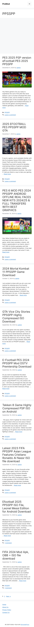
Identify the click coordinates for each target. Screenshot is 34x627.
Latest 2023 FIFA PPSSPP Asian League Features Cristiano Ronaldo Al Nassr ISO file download (16, 454)
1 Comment (8, 543)
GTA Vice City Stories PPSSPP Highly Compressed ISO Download (16, 316)
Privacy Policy (6, 610)
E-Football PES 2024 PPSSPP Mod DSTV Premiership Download (16, 363)
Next (8, 596)
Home (4, 604)
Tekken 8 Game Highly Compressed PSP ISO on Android (16, 408)
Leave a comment (10, 115)
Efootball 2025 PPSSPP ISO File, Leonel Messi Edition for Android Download (16, 506)
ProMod (6, 4)
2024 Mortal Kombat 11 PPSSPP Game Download (15, 272)
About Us (5, 607)
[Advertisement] (17, 36)
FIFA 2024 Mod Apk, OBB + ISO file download (15, 555)
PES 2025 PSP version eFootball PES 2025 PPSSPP (16, 61)
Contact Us (5, 612)
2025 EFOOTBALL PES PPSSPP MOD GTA (14, 127)
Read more (7, 174)
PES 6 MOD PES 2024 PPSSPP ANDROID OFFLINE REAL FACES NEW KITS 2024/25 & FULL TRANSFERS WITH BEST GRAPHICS (16, 200)
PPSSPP (7, 112)
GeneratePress (25, 624)
